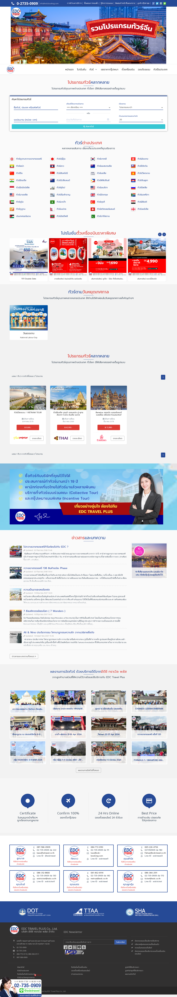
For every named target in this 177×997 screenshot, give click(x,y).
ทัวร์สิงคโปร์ (62, 173)
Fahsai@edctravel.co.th (155, 853)
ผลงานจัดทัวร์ (130, 974)
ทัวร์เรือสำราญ (63, 194)
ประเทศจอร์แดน (23, 216)
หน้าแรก (69, 69)
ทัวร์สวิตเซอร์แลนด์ (106, 209)
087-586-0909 (43, 847)
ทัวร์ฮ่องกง (143, 159)
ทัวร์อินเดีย (21, 180)
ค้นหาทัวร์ (89, 126)
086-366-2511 (151, 872)
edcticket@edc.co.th (46, 878)
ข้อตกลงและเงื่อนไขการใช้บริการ (147, 940)
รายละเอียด (36, 438)
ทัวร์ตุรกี (101, 202)
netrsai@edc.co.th (99, 878)
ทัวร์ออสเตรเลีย (104, 166)
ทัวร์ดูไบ (20, 202)
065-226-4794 (151, 847)
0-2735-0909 (27, 3)
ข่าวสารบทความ (77, 974)
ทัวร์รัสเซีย (142, 187)
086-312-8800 (43, 872)
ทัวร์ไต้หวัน (143, 166)
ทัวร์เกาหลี (102, 159)
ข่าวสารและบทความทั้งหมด (23, 656)
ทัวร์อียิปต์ (142, 202)
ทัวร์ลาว (60, 166)
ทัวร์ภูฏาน (20, 209)
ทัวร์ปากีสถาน (103, 216)
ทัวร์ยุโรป (61, 187)
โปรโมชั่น (81, 69)
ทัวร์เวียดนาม (144, 173)
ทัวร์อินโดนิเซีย (23, 187)
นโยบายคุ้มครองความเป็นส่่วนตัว (147, 944)
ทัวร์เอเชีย (101, 173)
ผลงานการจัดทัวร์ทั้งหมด (88, 770)
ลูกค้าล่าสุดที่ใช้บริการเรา (134, 970)
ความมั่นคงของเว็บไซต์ (143, 947)
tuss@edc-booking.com (97, 854)
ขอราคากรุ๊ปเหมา (109, 69)
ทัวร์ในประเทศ (160, 69)
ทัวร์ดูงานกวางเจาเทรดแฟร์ (29, 159)
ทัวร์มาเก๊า (61, 202)
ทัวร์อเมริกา (102, 187)
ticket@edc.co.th (152, 878)
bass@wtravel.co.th (45, 853)
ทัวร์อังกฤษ (102, 194)
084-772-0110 (97, 847)
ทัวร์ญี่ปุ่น (61, 159)
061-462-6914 (97, 872)
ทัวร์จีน (19, 173)
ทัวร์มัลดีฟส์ (62, 216)
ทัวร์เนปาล (61, 209)
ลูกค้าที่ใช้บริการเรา (132, 967)
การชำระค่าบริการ (74, 3)
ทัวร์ (92, 69)
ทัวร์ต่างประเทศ (23, 970)
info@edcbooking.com (49, 3)
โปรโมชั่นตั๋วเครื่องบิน (79, 967)
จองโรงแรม (144, 69)
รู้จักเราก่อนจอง (107, 3)
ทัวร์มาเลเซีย (22, 194)
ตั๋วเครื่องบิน (128, 69)
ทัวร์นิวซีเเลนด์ (63, 180)
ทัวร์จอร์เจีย (143, 209)
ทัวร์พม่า (20, 166)
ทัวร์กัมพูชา (143, 180)
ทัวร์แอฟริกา (143, 194)
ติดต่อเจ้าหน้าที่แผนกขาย (125, 3)
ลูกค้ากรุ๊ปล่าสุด (143, 3)
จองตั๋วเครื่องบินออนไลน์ (80, 970)
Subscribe (120, 942)
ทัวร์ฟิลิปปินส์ (103, 180)
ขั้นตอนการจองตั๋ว (91, 3)
